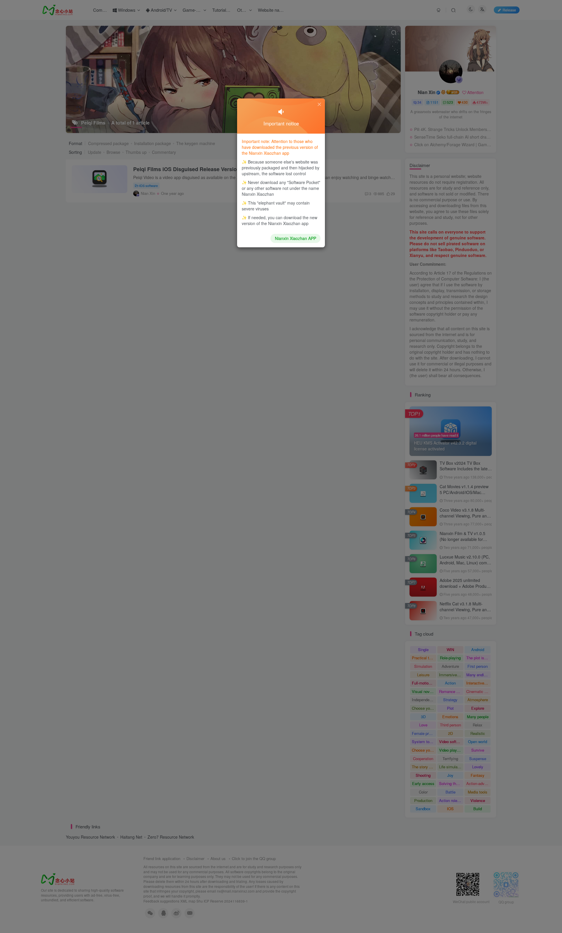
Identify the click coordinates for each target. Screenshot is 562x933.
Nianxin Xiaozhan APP (295, 238)
